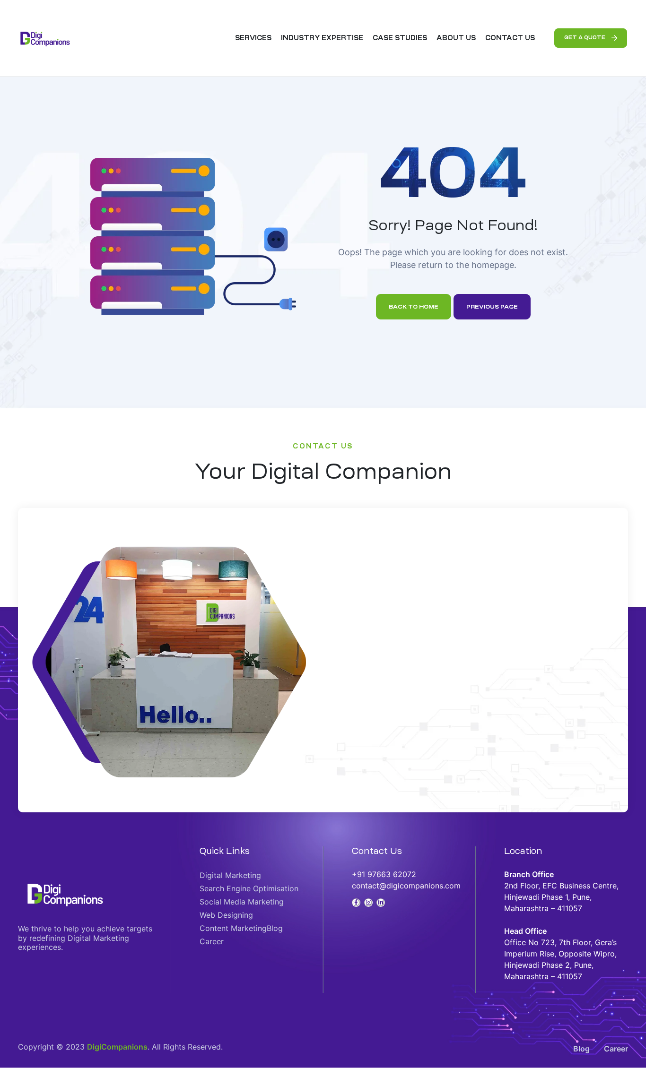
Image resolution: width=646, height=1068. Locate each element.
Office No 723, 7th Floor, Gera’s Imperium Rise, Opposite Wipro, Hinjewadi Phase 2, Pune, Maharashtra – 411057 (560, 953)
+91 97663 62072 (384, 874)
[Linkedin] (380, 902)
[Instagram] (368, 902)
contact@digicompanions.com (406, 885)
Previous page (492, 307)
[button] (590, 38)
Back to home (413, 307)
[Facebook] (356, 902)
